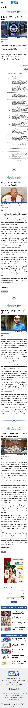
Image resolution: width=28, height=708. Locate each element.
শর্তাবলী (21, 695)
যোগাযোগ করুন (17, 693)
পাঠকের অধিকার (13, 697)
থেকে (22, 596)
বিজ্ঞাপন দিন (24, 693)
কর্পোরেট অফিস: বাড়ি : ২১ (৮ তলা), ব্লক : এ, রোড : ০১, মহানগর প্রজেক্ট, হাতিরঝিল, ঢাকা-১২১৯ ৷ (14, 679)
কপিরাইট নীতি (6, 697)
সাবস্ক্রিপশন (16, 699)
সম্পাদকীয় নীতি (8, 695)
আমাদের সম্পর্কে (9, 693)
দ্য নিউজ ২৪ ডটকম (9, 703)
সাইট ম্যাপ (11, 699)
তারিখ (22, 591)
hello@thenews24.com (16, 684)
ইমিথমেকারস (15, 706)
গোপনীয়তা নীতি (15, 695)
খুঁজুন (14, 602)
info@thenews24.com (14, 686)
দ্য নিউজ (3, 693)
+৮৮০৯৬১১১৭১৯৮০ (15, 682)
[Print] (2, 42)
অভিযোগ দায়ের (21, 697)
